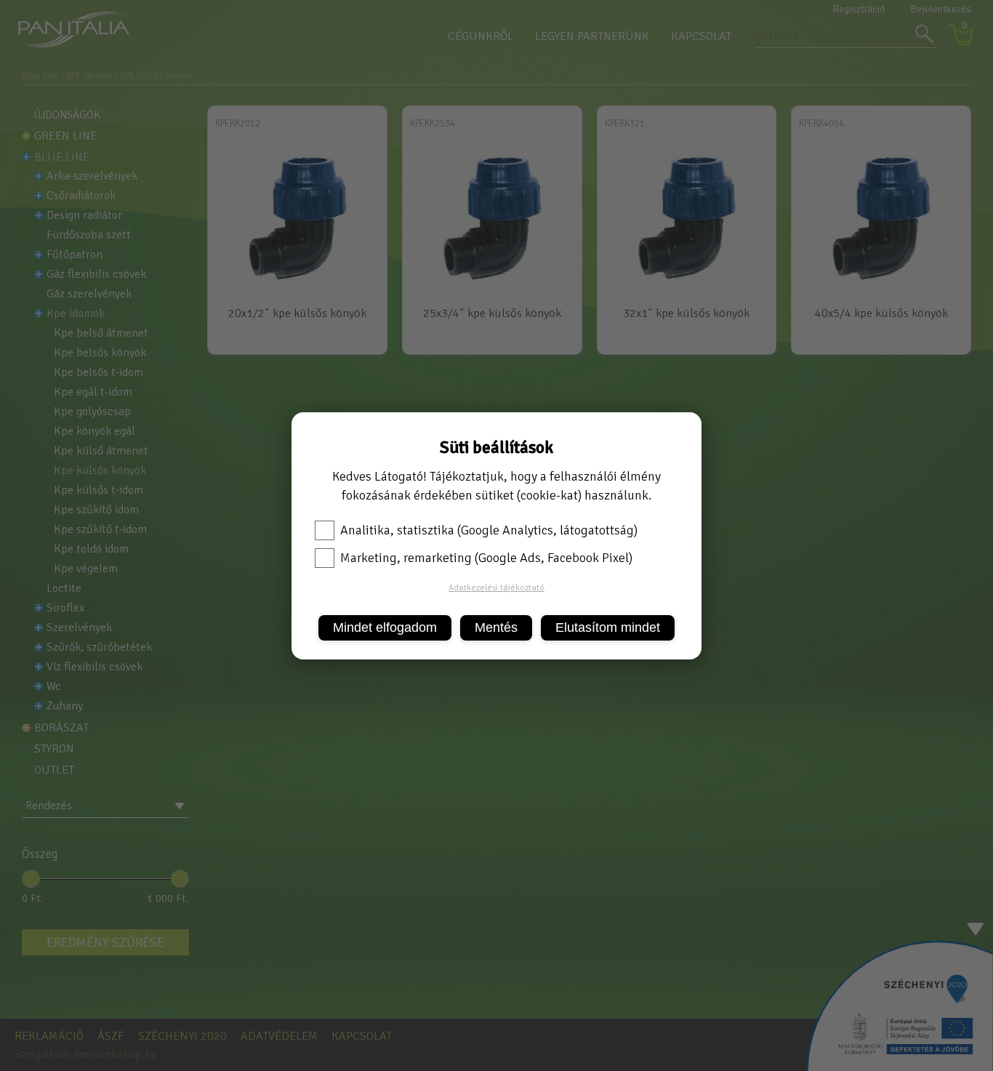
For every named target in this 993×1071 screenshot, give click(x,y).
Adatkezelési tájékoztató (496, 587)
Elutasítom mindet (607, 627)
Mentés (496, 627)
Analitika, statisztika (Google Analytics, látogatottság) (489, 530)
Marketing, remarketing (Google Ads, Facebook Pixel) (486, 557)
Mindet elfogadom (385, 627)
